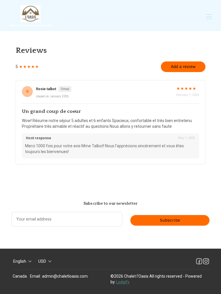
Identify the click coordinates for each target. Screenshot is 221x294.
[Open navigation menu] (209, 16)
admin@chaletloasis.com (65, 276)
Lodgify (122, 282)
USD (42, 261)
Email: (35, 276)
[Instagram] (206, 261)
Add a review (183, 66)
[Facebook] (199, 261)
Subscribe (170, 220)
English (19, 261)
